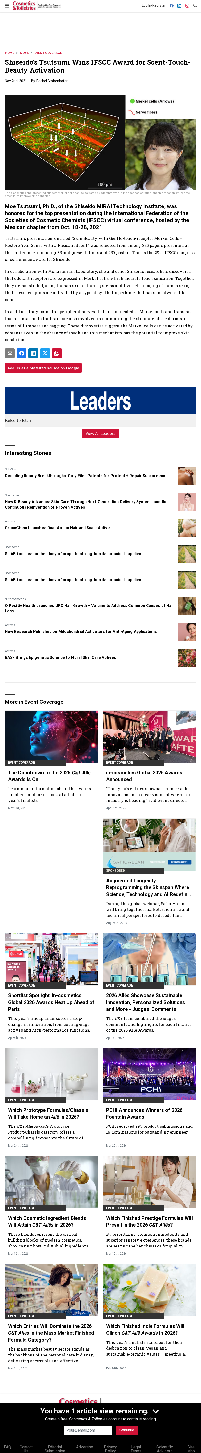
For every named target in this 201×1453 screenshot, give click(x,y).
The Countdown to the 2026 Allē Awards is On (49, 776)
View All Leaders (101, 433)
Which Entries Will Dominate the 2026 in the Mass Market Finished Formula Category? (51, 1333)
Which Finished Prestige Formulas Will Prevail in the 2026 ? (149, 1221)
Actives (10, 521)
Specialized (13, 495)
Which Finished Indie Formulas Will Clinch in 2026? (145, 1329)
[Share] (21, 353)
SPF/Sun (10, 469)
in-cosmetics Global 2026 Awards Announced (144, 776)
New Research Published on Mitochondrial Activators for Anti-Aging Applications (81, 631)
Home (9, 53)
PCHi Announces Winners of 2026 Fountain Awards (144, 1113)
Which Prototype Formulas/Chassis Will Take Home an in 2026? (48, 1113)
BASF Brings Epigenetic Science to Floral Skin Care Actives (60, 657)
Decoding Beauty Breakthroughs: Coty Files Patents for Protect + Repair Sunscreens (85, 475)
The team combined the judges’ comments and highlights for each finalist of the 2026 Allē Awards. (148, 1024)
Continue (126, 1430)
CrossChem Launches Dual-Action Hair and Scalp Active (57, 527)
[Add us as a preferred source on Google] (57, 353)
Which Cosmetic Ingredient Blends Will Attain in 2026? (47, 1221)
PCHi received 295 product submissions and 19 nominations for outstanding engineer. (149, 1129)
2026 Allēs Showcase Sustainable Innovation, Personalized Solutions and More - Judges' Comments (145, 1002)
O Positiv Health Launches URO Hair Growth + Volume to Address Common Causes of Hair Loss (89, 608)
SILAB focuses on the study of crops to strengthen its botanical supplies (73, 553)
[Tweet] (45, 353)
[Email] (10, 353)
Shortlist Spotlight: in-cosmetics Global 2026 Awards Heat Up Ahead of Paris (51, 1002)
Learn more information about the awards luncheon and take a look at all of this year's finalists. (49, 794)
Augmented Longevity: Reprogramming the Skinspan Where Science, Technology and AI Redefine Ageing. (148, 888)
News (24, 53)
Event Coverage (48, 53)
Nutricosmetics (15, 599)
